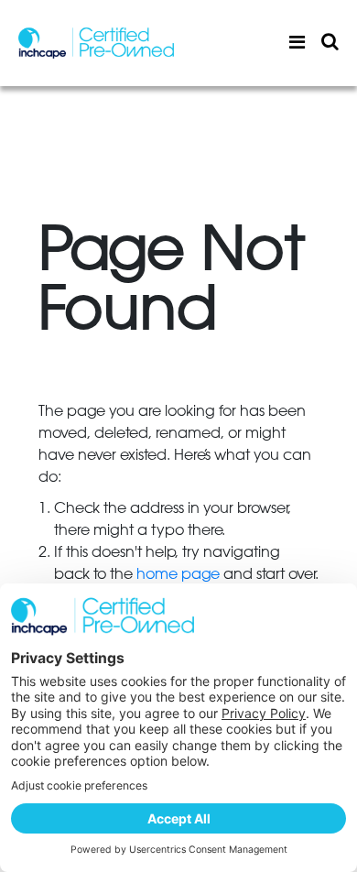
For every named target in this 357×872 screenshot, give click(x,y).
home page (178, 574)
